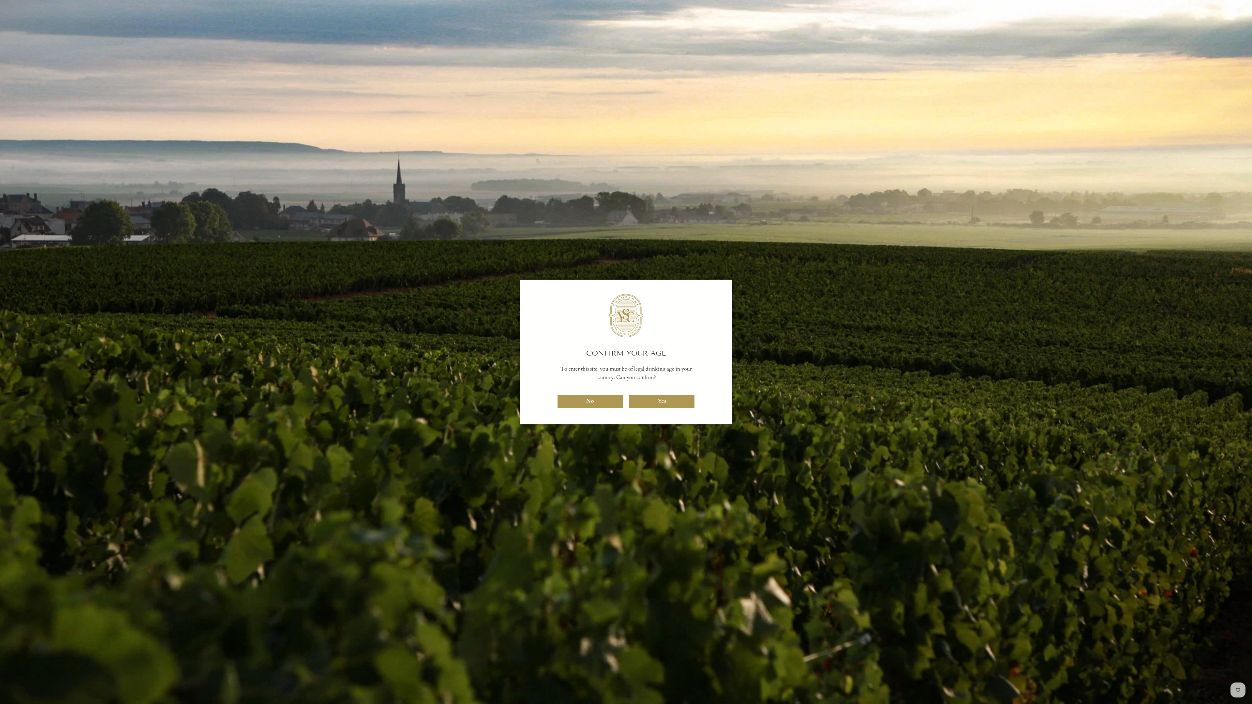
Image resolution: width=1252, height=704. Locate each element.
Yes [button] (662, 401)
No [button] (590, 401)
